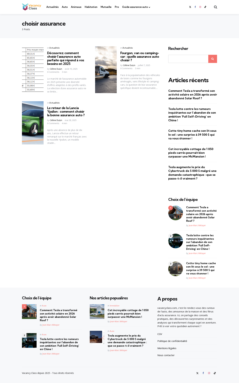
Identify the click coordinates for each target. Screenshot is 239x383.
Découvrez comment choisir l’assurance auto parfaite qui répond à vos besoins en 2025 (65, 58)
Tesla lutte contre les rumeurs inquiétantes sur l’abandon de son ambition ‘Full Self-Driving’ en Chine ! (192, 114)
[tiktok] (205, 7)
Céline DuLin (56, 68)
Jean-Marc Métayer (197, 225)
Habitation (91, 6)
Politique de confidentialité (172, 341)
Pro (117, 6)
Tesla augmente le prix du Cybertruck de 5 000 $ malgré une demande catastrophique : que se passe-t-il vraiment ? (192, 172)
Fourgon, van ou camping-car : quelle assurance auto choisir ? (139, 56)
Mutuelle (106, 6)
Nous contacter (166, 355)
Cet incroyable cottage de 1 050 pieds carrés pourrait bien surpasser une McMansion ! (190, 152)
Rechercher (178, 48)
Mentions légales (166, 348)
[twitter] (190, 7)
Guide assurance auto (135, 6)
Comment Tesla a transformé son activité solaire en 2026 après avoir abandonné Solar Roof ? (192, 94)
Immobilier (115, 305)
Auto (65, 6)
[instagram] (200, 7)
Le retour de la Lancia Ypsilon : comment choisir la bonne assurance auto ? (66, 111)
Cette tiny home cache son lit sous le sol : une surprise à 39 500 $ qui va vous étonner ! (192, 134)
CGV (159, 334)
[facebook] (195, 7)
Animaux (76, 6)
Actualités (52, 6)
